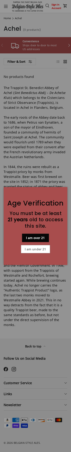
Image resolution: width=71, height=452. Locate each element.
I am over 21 (35, 238)
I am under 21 (35, 249)
